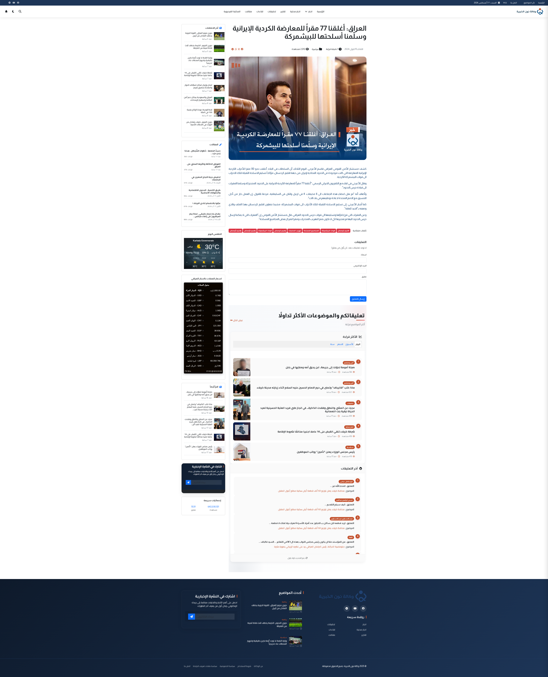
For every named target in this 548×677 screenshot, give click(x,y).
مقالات (248, 11)
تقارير (283, 11)
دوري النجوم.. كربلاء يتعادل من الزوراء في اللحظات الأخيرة (199, 123)
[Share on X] (239, 49)
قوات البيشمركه (265, 230)
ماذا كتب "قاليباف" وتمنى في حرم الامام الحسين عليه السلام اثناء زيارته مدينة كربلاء (306, 387)
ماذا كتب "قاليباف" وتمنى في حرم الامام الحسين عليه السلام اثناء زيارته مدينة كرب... (199, 407)
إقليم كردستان (280, 230)
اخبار (310, 11)
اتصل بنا (513, 3)
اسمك (363, 255)
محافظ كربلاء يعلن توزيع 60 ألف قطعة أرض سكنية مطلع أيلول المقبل (311, 491)
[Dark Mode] (13, 11)
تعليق (364, 277)
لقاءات (259, 11)
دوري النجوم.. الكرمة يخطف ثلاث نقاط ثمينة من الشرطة (198, 46)
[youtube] (355, 608)
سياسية (315, 49)
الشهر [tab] (340, 344)
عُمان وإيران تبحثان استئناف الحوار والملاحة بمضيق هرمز (198, 86)
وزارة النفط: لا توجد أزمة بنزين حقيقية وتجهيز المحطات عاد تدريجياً (200, 60)
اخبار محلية (295, 11)
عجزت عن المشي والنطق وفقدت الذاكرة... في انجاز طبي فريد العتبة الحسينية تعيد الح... (198, 422)
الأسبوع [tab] (349, 344)
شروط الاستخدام (244, 666)
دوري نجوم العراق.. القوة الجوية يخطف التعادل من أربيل (198, 34)
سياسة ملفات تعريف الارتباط (205, 666)
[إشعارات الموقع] (6, 11)
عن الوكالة (258, 666)
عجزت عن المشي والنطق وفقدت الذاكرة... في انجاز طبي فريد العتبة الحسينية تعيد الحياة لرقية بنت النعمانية (307, 409)
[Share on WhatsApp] (236, 49)
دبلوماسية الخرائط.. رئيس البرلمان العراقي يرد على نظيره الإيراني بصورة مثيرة (309, 546)
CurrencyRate (216, 375)
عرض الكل (238, 320)
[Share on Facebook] (242, 49)
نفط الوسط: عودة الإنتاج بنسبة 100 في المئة (199, 111)
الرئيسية (541, 3)
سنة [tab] (332, 344)
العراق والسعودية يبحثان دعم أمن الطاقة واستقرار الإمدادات (198, 98)
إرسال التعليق (358, 299)
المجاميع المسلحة (311, 230)
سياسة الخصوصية (227, 666)
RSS (505, 3)
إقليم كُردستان (235, 230)
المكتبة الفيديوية (232, 11)
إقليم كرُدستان (250, 230)
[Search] (20, 11)
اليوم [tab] (358, 344)
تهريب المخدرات (295, 230)
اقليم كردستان (343, 230)
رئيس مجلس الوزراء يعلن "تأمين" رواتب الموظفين (326, 451)
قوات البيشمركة (328, 230)
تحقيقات (272, 11)
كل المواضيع (529, 3)
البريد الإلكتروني (359, 266)
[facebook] (363, 608)
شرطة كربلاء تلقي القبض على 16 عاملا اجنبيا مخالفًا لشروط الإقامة (316, 431)
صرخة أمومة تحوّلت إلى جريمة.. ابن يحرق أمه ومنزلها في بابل (320, 367)
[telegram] (346, 608)
